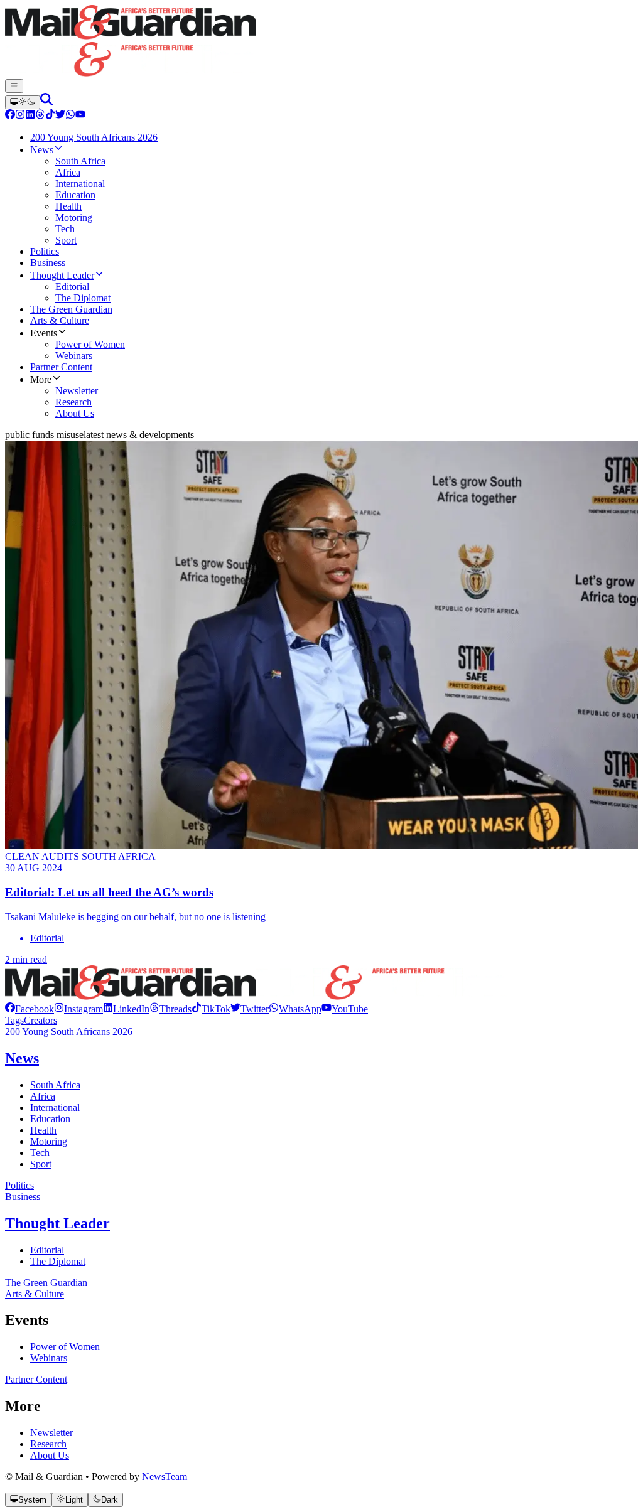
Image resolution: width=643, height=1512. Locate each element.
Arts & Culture (34, 1294)
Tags (14, 1020)
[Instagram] (20, 115)
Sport (40, 1164)
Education (50, 1118)
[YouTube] (80, 115)
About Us (49, 1455)
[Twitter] (60, 115)
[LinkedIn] (30, 115)
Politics (19, 1185)
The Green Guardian (46, 1282)
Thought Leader (57, 1223)
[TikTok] (50, 115)
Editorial (47, 1250)
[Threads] (40, 115)
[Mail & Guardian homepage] (321, 42)
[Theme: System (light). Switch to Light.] (22, 102)
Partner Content (36, 1379)
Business (22, 1196)
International (55, 1107)
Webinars (48, 1358)
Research (48, 1444)
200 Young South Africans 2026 (68, 1031)
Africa (42, 1096)
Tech (40, 1152)
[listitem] (29, 1009)
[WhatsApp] (70, 115)
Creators (40, 1020)
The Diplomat (57, 1261)
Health (43, 1130)
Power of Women (65, 1346)
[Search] (46, 102)
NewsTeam (164, 1476)
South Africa (55, 1085)
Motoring (48, 1141)
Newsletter (51, 1432)
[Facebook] (10, 115)
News (22, 1058)
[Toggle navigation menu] (14, 86)
